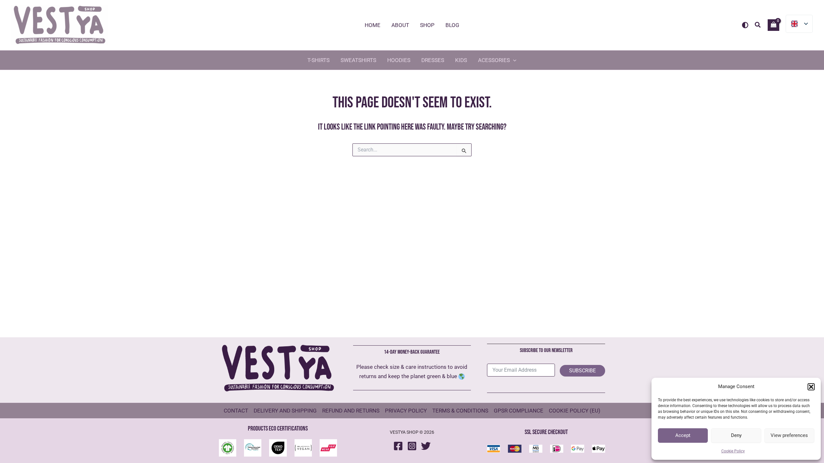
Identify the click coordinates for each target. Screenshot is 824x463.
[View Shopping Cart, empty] (773, 25)
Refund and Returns (350, 410)
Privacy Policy (406, 410)
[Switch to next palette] (745, 25)
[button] (811, 387)
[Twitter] (426, 446)
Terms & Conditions (460, 410)
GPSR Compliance (518, 410)
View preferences (789, 435)
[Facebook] (398, 446)
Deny (736, 435)
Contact (236, 410)
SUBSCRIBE (582, 371)
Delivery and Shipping (285, 410)
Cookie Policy (733, 451)
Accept (682, 435)
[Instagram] (412, 446)
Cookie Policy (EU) (574, 410)
